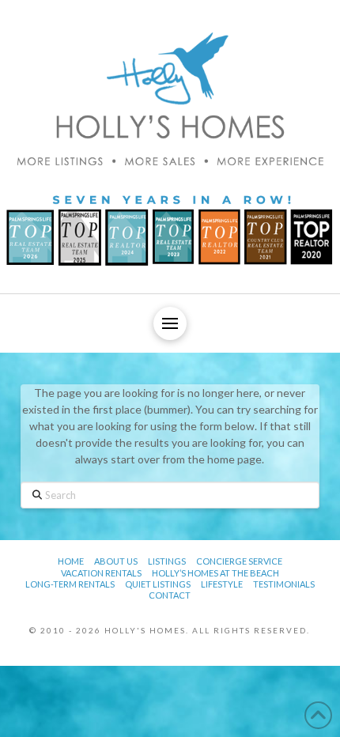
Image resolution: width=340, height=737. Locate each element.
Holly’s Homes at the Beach (215, 573)
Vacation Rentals (101, 573)
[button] (170, 323)
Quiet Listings (158, 584)
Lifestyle (222, 584)
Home (71, 561)
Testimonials (284, 584)
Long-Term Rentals (70, 584)
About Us (116, 561)
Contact (170, 595)
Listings (167, 561)
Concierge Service (239, 561)
